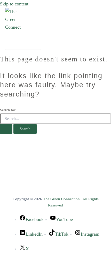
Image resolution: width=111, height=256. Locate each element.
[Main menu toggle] (23, 40)
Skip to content (14, 3)
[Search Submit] (6, 129)
